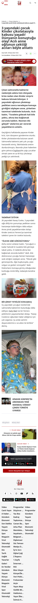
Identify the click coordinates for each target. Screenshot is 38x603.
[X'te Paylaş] (26, 53)
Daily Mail (13, 311)
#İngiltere (5, 422)
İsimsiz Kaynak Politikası (19, 599)
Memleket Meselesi (19, 530)
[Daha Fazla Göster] (34, 53)
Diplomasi (17, 540)
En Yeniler (6, 567)
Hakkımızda (18, 593)
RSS (15, 567)
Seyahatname (19, 533)
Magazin (5, 537)
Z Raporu (17, 556)
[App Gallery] (30, 463)
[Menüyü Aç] (35, 3)
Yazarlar (5, 560)
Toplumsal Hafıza (19, 520)
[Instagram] (16, 493)
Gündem (5, 517)
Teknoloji (6, 543)
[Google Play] (20, 463)
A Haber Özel (7, 513)
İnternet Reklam (19, 563)
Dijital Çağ (17, 553)
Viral (4, 540)
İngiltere (17, 150)
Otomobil (6, 546)
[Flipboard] (27, 493)
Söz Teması (18, 543)
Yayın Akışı (18, 586)
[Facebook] (5, 493)
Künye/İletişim (19, 573)
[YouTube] (22, 493)
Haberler (4, 21)
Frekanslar (18, 580)
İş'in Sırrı (17, 550)
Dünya (4, 530)
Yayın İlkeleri (19, 596)
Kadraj (16, 517)
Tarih (4, 553)
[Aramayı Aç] (30, 3)
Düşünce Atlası (19, 510)
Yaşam (5, 527)
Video (4, 507)
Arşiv (15, 583)
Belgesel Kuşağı (19, 537)
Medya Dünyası (19, 546)
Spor (4, 533)
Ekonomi (6, 520)
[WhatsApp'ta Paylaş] (30, 53)
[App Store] (9, 463)
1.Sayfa (16, 560)
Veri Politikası (19, 576)
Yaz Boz (16, 513)
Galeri (4, 563)
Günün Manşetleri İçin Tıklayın (19, 471)
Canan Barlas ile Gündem (19, 523)
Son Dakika (7, 523)
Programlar (18, 507)
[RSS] (33, 493)
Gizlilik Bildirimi (19, 590)
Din (3, 550)
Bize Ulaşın (18, 570)
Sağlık (4, 556)
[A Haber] (19, 2)
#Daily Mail (16, 422)
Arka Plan (17, 527)
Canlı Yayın (6, 510)
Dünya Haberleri (13, 21)
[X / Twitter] (11, 493)
